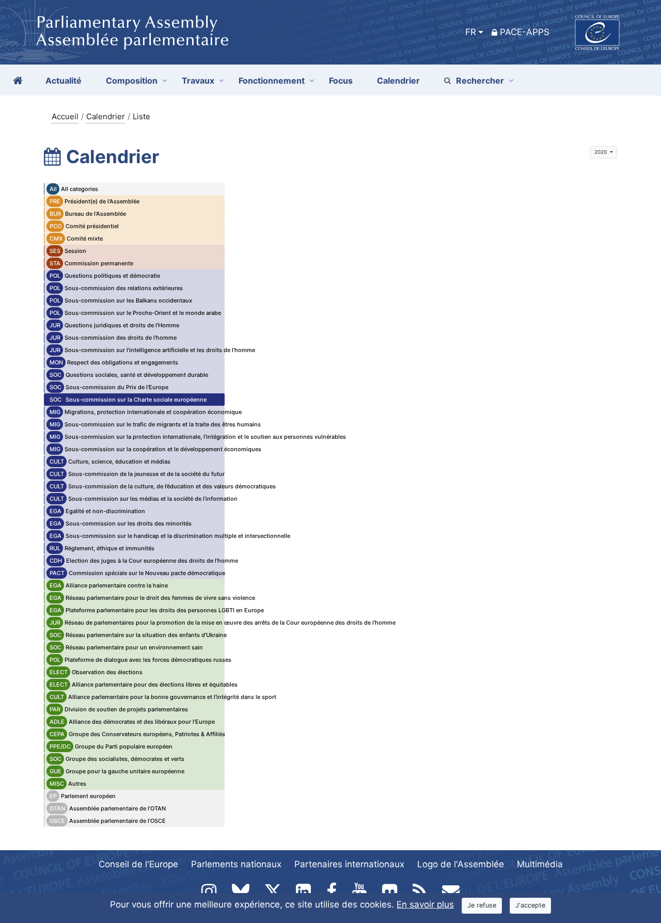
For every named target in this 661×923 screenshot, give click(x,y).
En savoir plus (425, 904)
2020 (601, 152)
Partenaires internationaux (349, 864)
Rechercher (480, 80)
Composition (132, 80)
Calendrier (105, 116)
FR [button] (470, 32)
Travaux (198, 80)
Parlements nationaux (236, 864)
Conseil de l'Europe (138, 864)
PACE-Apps (524, 32)
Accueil (65, 116)
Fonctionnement (272, 80)
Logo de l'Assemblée (460, 864)
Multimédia (540, 864)
